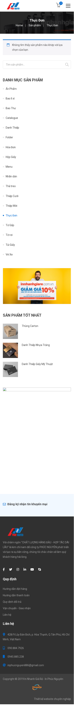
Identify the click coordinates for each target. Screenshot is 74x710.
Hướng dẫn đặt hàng (15, 588)
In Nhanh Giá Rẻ (33, 678)
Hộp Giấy (11, 156)
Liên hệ (7, 614)
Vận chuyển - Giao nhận (17, 608)
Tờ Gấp (10, 225)
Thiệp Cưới (12, 196)
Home (19, 25)
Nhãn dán (11, 176)
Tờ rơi (9, 234)
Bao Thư (11, 108)
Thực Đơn (11, 215)
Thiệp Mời (11, 205)
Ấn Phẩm (11, 88)
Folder (9, 137)
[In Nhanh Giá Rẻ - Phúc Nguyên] (13, 5)
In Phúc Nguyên (54, 678)
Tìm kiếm (67, 65)
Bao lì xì (10, 98)
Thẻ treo (11, 186)
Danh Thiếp (12, 127)
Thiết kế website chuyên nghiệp (52, 698)
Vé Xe (9, 254)
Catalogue (12, 117)
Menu (9, 166)
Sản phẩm (35, 25)
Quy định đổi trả (12, 601)
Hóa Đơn (11, 147)
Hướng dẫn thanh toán (16, 595)
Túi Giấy (10, 244)
